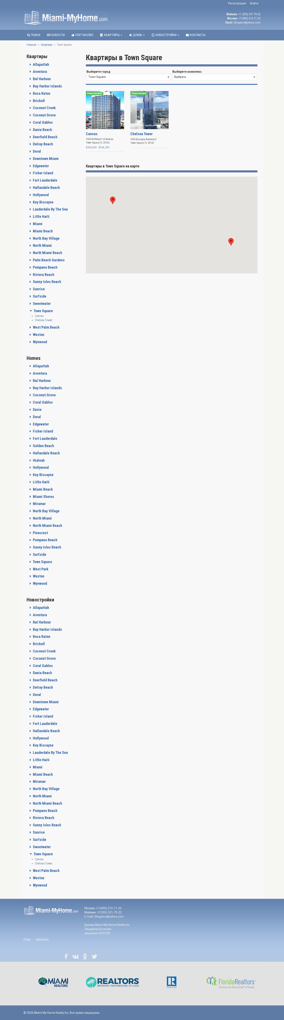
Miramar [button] (39, 503)
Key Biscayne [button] (42, 202)
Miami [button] (37, 224)
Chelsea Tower (43, 320)
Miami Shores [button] (43, 496)
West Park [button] (40, 569)
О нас (27, 939)
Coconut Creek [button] (44, 108)
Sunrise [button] (38, 289)
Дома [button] (137, 35)
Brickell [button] (38, 101)
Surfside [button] (39, 296)
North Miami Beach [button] (47, 253)
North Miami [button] (42, 245)
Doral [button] (36, 151)
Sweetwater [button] (41, 303)
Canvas (39, 316)
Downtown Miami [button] (45, 158)
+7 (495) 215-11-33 (249, 18)
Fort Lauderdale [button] (44, 180)
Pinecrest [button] (40, 533)
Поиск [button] (35, 35)
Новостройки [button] (166, 35)
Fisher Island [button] (42, 173)
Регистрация (237, 3)
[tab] (53, 64)
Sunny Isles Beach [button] (46, 281)
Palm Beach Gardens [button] (48, 260)
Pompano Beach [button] (44, 267)
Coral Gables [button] (42, 122)
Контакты (42, 939)
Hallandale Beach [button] (46, 187)
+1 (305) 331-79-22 (249, 14)
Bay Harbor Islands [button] (47, 86)
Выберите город (98, 71)
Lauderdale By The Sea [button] (50, 209)
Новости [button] (58, 35)
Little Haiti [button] (40, 216)
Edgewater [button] (40, 166)
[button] (112, 200)
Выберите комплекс (187, 71)
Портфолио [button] (84, 35)
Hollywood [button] (40, 195)
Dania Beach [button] (42, 129)
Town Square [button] (43, 311)
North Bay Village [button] (45, 238)
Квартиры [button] (111, 35)
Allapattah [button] (40, 64)
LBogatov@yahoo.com (247, 22)
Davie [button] (37, 409)
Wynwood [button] (39, 342)
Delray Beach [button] (42, 144)
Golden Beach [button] (43, 446)
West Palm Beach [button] (45, 327)
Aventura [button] (39, 71)
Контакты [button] (197, 35)
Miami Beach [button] (42, 231)
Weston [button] (38, 334)
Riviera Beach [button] (43, 274)
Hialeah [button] (38, 460)
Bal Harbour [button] (41, 79)
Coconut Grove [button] (44, 115)
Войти (254, 3)
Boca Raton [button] (41, 93)
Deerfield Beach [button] (44, 137)
